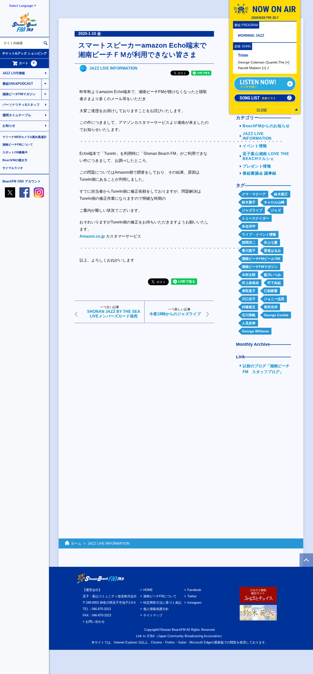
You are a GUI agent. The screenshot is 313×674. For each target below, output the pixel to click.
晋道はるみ (272, 251)
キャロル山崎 (274, 202)
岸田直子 (249, 291)
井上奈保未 (250, 283)
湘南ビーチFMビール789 (261, 259)
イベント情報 (255, 146)
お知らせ (8, 125)
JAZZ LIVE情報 (13, 73)
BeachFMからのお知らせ (266, 126)
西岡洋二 (249, 242)
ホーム (76, 543)
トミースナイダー (255, 218)
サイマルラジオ (12, 168)
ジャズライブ (252, 210)
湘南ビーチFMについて (17, 144)
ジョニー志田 (274, 299)
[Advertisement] (144, 364)
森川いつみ (272, 275)
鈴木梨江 (281, 194)
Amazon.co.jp (92, 236)
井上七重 (271, 242)
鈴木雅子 (249, 202)
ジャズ (276, 210)
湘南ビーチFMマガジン (19, 94)
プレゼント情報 (257, 166)
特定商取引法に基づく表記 (162, 602)
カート (27, 63)
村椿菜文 (249, 307)
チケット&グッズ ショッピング (24, 53)
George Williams (255, 331)
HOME (148, 590)
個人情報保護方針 (156, 609)
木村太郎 (249, 275)
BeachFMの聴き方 (14, 160)
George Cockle (276, 315)
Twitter (192, 596)
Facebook (194, 590)
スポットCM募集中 (15, 152)
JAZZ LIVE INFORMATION (113, 68)
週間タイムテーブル (16, 115)
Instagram (194, 602)
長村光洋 (271, 307)
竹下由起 (274, 283)
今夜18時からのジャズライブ (175, 314)
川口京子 (249, 299)
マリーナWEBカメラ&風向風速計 (24, 137)
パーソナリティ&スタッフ (21, 104)
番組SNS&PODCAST (17, 83)
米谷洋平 (249, 226)
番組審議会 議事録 (259, 173)
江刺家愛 (271, 291)
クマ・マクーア (254, 194)
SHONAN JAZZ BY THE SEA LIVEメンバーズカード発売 (113, 313)
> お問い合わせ (94, 621)
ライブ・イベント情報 (259, 234)
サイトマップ (152, 615)
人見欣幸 (249, 323)
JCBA (150, 636)
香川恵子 (249, 251)
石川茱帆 (249, 315)
